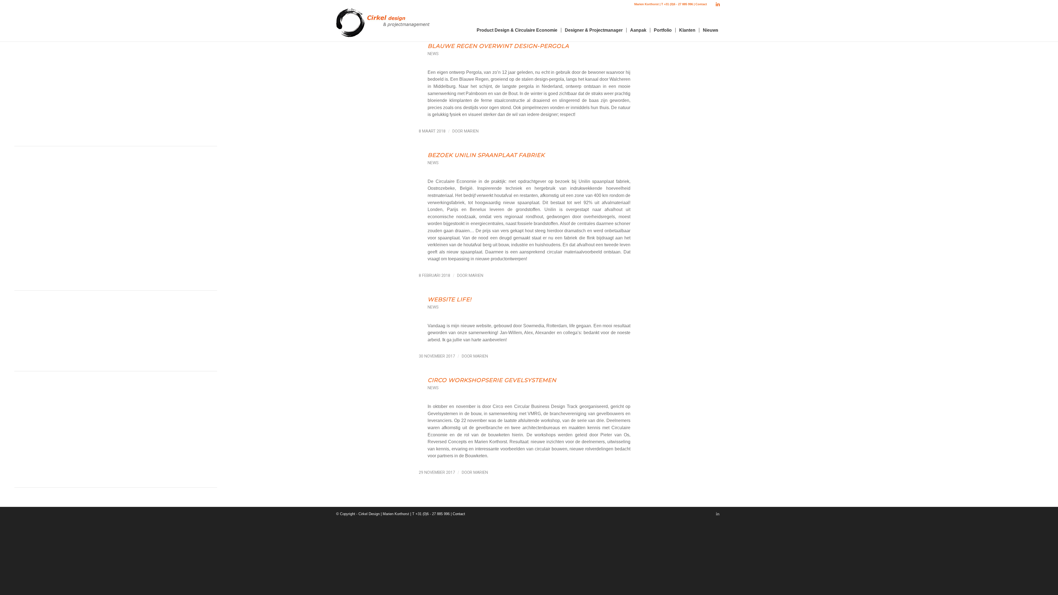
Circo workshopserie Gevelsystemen (492, 380)
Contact (701, 4)
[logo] (383, 24)
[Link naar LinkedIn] (718, 4)
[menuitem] (517, 30)
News (433, 53)
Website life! (449, 299)
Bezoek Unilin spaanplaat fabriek (486, 155)
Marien (471, 131)
